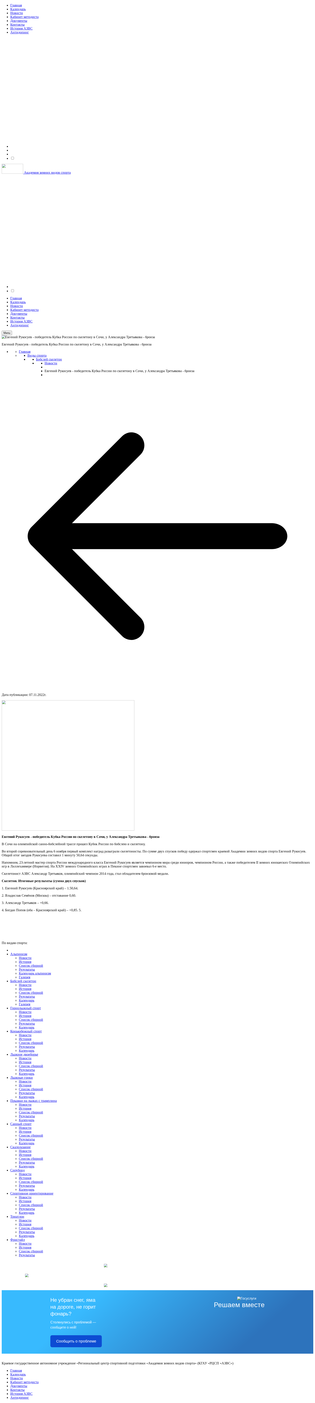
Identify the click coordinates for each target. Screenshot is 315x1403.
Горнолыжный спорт (25, 1008)
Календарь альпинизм (35, 973)
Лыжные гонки (21, 1077)
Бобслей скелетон (23, 981)
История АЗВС (21, 28)
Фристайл (17, 1240)
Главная (16, 5)
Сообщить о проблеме (76, 1341)
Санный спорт (21, 1124)
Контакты (17, 24)
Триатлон (17, 1216)
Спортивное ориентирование (31, 1193)
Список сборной (31, 965)
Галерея (24, 977)
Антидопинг (19, 32)
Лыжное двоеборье (24, 1054)
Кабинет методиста (24, 17)
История (25, 962)
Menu (6, 333)
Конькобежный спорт (26, 1031)
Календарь (18, 9)
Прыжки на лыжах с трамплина (33, 1101)
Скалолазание (20, 1147)
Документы (18, 21)
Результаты (27, 969)
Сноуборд (17, 1170)
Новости (16, 13)
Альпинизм (18, 954)
